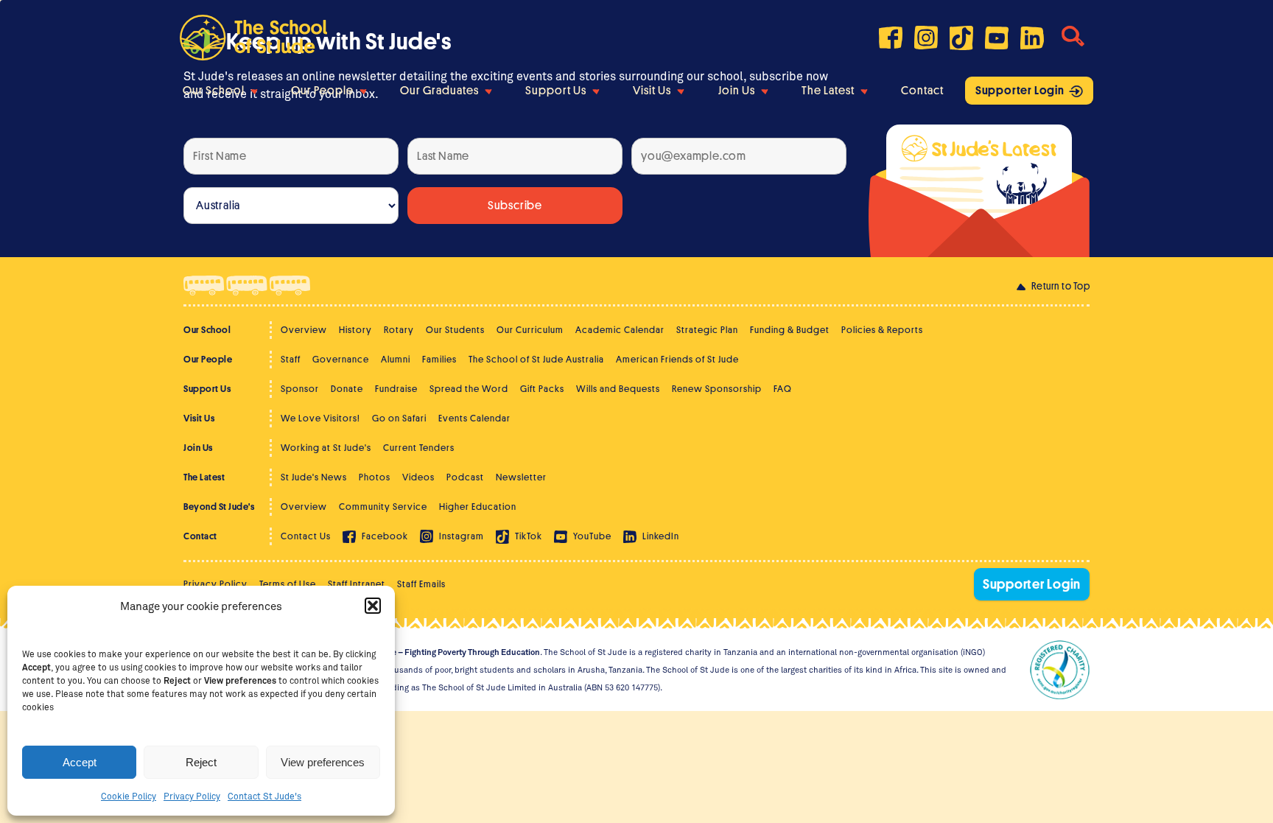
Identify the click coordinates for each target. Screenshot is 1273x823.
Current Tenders (419, 447)
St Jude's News (314, 477)
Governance (340, 359)
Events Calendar (474, 418)
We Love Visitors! (320, 418)
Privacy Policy (192, 796)
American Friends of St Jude (677, 359)
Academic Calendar (619, 330)
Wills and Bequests (618, 388)
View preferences (323, 762)
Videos (418, 477)
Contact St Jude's (264, 796)
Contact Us (306, 536)
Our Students (455, 330)
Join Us (736, 91)
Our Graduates (439, 91)
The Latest (828, 91)
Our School (214, 91)
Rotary (399, 330)
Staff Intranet (356, 584)
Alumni (395, 359)
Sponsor (300, 388)
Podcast (465, 477)
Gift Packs (542, 388)
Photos (374, 477)
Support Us (555, 91)
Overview (304, 330)
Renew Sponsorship (717, 388)
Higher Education (477, 506)
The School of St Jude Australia (536, 359)
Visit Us (652, 91)
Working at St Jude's (326, 447)
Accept (80, 762)
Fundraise (396, 388)
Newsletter (521, 477)
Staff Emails (421, 584)
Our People (322, 91)
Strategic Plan (707, 330)
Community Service (383, 506)
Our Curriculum (530, 330)
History (355, 330)
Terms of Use (287, 584)
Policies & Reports (882, 330)
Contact (922, 91)
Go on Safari (399, 418)
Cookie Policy (128, 796)
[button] (372, 605)
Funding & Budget (790, 330)
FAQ (783, 388)
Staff (291, 359)
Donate (347, 388)
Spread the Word (468, 388)
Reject (201, 762)
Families (439, 359)
